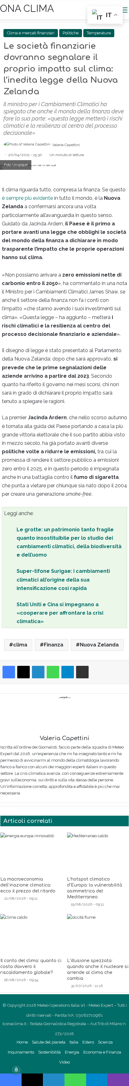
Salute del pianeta (48, 1042)
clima (20, 645)
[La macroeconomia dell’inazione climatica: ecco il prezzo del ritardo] (31, 853)
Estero (88, 1042)
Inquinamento (21, 1052)
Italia (74, 1042)
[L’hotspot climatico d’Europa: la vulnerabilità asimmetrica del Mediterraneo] (98, 853)
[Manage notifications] (16, 1070)
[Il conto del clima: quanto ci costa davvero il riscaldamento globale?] (31, 934)
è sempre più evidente (27, 198)
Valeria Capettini (66, 145)
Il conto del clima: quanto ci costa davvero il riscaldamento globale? (30, 966)
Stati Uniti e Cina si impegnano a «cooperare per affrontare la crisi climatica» (60, 613)
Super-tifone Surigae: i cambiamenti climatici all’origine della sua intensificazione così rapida (63, 579)
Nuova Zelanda (99, 645)
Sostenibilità (49, 1052)
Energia (72, 1052)
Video (64, 1062)
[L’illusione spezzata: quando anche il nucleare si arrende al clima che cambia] (98, 934)
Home (22, 1042)
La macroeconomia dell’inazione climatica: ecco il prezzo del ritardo (27, 885)
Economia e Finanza (102, 1052)
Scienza (105, 1042)
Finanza (53, 645)
